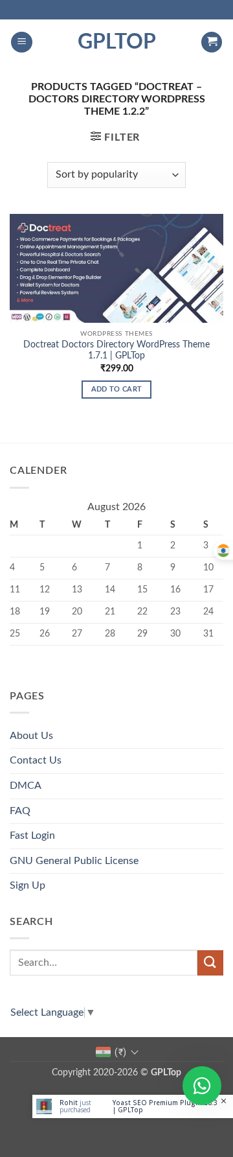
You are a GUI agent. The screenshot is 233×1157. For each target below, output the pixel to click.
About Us (31, 735)
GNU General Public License (74, 861)
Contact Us (35, 760)
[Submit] (210, 963)
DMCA (25, 785)
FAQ (20, 811)
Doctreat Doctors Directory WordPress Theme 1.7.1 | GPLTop (116, 350)
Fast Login (32, 835)
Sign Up (27, 885)
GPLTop (117, 42)
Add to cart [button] (116, 389)
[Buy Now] (132, 1106)
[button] (21, 42)
